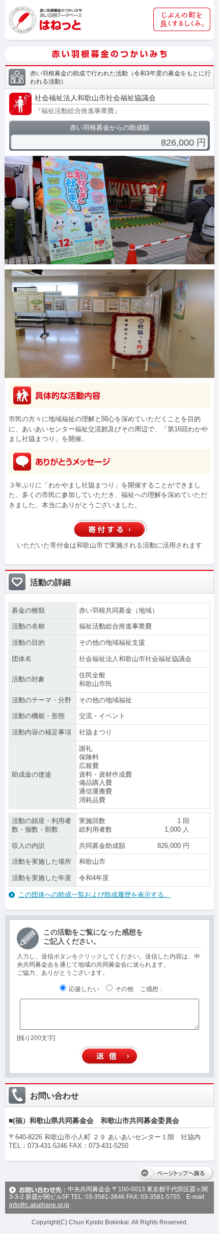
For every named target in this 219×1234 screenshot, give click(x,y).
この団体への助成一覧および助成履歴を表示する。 (94, 894)
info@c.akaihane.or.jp (39, 1205)
